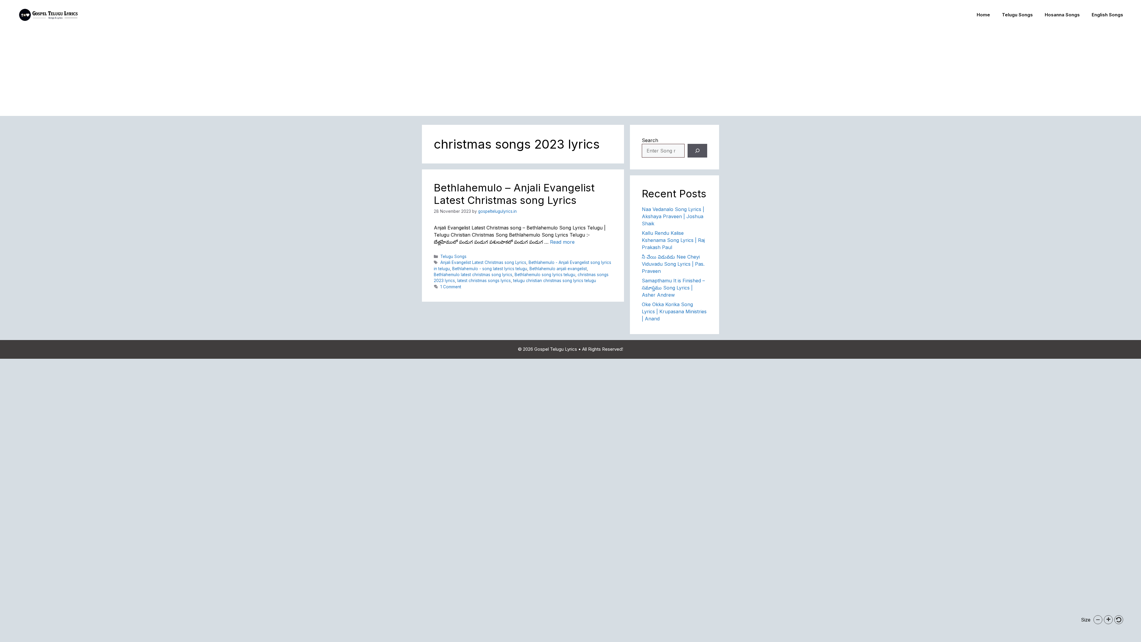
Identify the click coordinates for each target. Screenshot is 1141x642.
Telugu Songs (1017, 15)
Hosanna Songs (1062, 15)
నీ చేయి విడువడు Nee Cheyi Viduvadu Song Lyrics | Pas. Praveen (673, 264)
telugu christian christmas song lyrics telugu (554, 280)
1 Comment (450, 286)
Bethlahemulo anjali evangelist (558, 268)
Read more (562, 242)
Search (650, 140)
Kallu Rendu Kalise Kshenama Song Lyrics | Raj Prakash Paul (673, 240)
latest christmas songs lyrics (484, 280)
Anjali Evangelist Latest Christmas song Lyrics (483, 262)
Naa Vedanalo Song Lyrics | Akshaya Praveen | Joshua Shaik (673, 216)
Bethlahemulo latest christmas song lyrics (473, 274)
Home (983, 15)
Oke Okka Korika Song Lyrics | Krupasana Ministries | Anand (674, 311)
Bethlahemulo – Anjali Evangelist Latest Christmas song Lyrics (514, 193)
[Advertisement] (570, 74)
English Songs (1107, 15)
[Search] (697, 151)
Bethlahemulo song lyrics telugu (545, 274)
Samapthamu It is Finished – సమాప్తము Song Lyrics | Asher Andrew (673, 288)
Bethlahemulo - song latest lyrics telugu (489, 268)
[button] (1097, 619)
